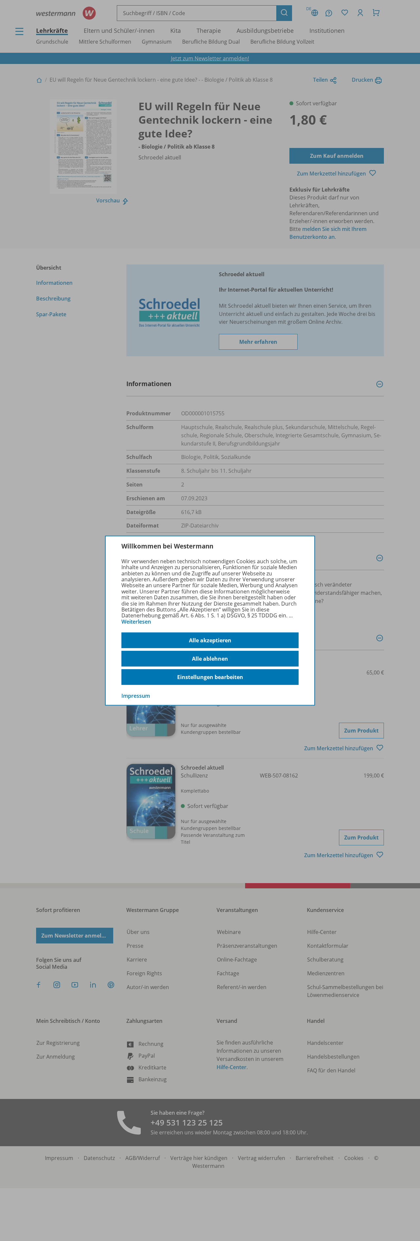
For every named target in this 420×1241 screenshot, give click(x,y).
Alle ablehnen (210, 658)
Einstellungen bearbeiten (210, 677)
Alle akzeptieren (210, 640)
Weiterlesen (136, 621)
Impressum (135, 695)
